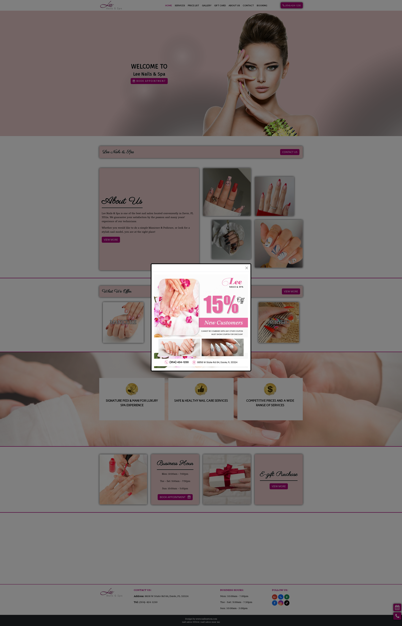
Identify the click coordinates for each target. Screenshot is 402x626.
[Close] (246, 256)
